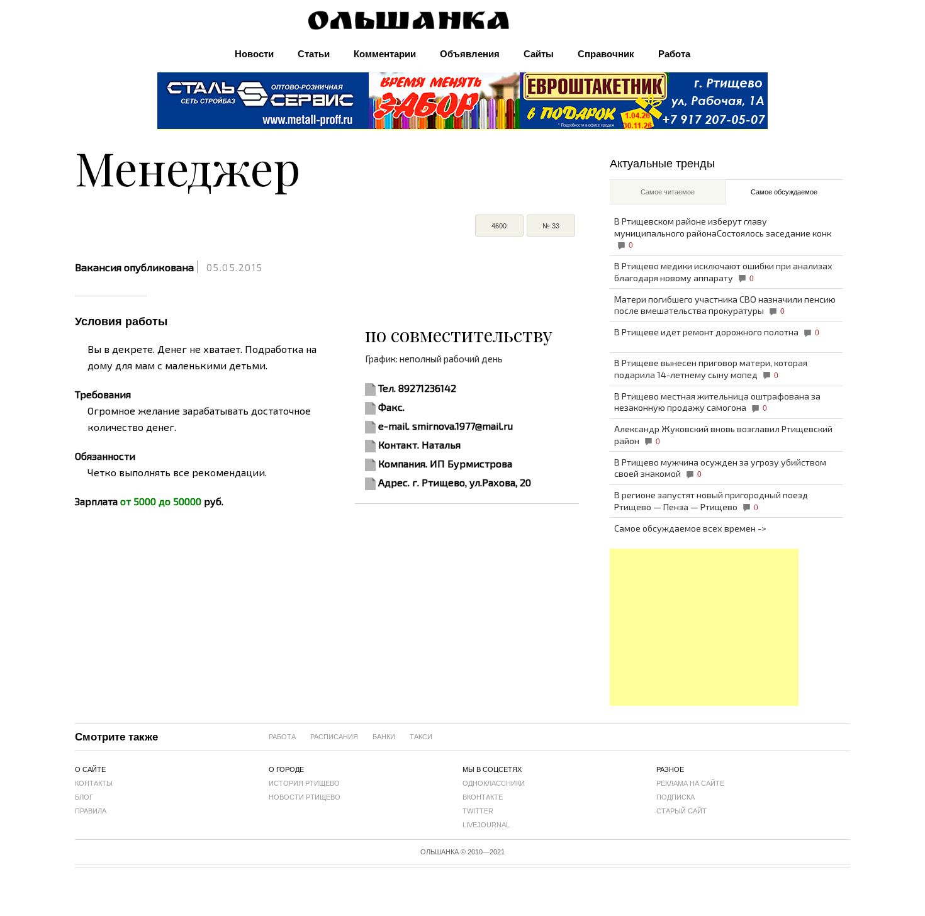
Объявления (470, 53)
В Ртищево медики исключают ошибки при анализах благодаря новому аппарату (723, 271)
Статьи (314, 53)
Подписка (675, 797)
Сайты (539, 53)
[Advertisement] (704, 627)
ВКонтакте (482, 797)
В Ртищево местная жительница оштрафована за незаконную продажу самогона (717, 402)
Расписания (334, 736)
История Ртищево (304, 783)
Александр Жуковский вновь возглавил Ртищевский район (723, 434)
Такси (421, 736)
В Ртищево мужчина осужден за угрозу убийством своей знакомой (720, 468)
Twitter (477, 811)
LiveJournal (486, 825)
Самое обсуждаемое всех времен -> (690, 528)
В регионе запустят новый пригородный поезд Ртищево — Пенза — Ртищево (711, 500)
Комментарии (385, 53)
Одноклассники (493, 783)
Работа (674, 53)
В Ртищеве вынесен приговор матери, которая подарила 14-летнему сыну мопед (710, 368)
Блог (84, 797)
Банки (384, 736)
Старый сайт (681, 811)
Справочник (606, 53)
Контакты (94, 783)
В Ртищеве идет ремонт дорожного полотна (716, 332)
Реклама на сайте (690, 783)
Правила (90, 811)
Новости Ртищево (304, 797)
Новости (254, 53)
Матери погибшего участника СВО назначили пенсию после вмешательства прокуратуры (725, 305)
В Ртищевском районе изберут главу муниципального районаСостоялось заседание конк (722, 232)
